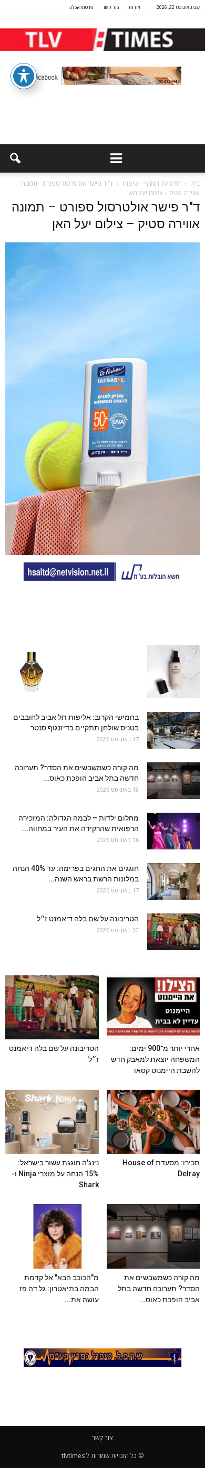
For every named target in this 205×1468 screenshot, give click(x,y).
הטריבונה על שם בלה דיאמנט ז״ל (88, 918)
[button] (14, 158)
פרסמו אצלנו (80, 7)
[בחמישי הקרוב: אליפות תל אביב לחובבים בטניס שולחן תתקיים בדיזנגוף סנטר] (173, 730)
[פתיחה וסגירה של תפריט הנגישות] (23, 76)
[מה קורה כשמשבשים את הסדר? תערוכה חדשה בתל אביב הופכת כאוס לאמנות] (173, 780)
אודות (134, 7)
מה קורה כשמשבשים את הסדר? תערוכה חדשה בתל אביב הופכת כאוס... (159, 1288)
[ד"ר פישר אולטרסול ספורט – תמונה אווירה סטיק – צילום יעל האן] (102, 552)
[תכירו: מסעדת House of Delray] (153, 1122)
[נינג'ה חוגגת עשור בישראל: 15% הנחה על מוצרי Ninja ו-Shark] (52, 1122)
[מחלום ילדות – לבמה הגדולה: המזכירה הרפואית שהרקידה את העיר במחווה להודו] (173, 831)
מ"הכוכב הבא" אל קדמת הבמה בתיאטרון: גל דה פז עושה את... (59, 1288)
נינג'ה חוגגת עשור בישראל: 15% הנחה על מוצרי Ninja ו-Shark (55, 1173)
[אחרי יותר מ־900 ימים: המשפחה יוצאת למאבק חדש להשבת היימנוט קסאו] (153, 1007)
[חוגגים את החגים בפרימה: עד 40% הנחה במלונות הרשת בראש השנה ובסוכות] (173, 881)
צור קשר (110, 7)
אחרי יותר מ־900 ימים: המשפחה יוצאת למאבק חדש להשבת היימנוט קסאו (155, 1059)
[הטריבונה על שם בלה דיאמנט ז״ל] (173, 931)
